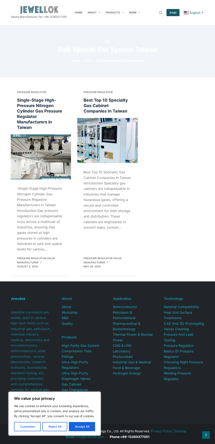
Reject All (55, 426)
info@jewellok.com (85, 437)
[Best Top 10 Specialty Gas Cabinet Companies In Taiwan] (107, 140)
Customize (27, 426)
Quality (67, 323)
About (92, 12)
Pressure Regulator (31, 92)
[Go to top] (206, 435)
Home (78, 12)
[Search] (160, 12)
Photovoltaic (123, 357)
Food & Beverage (126, 368)
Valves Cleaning (176, 329)
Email (173, 12)
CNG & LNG (122, 345)
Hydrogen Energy (127, 373)
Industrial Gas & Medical (132, 362)
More (132, 12)
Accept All (82, 426)
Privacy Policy (161, 431)
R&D (65, 318)
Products (113, 12)
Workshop (70, 312)
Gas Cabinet (71, 384)
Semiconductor (125, 307)
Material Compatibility (181, 307)
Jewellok (18, 298)
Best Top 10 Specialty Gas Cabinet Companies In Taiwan (106, 106)
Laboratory (121, 351)
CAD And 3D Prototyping (184, 323)
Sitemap (180, 431)
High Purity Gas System (80, 345)
